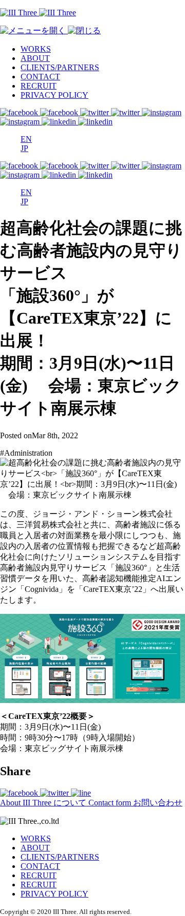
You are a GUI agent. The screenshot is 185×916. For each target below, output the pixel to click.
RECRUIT (39, 85)
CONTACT (40, 76)
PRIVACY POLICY (54, 95)
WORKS (36, 49)
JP (24, 148)
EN (26, 139)
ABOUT (35, 58)
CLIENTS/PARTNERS (60, 67)
